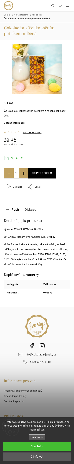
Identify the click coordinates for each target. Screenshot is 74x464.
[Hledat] (53, 6)
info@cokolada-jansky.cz (40, 354)
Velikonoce (49, 284)
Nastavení (37, 437)
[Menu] (67, 5)
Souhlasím (37, 446)
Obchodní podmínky (15, 396)
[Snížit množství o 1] (9, 173)
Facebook (32, 346)
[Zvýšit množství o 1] (23, 173)
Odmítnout (37, 457)
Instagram (42, 346)
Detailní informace (14, 123)
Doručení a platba (14, 401)
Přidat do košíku (42, 173)
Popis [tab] (15, 209)
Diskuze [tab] (30, 209)
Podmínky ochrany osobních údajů (23, 391)
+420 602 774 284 (40, 362)
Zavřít (62, 196)
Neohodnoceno (32, 132)
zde (42, 429)
